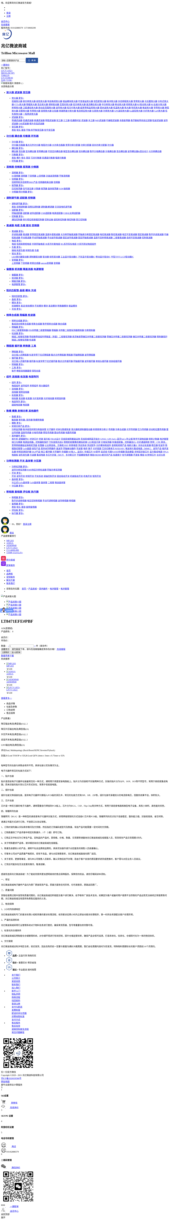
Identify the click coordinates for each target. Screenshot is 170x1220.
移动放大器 (120, 104)
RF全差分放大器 (158, 104)
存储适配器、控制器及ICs (124, 442)
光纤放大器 (148, 111)
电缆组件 (16, 386)
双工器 (59, 120)
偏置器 (18, 275)
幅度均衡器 (60, 158)
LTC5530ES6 (7, 78)
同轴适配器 (17, 213)
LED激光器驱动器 (20, 257)
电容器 (26, 405)
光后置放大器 (150, 101)
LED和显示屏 (94, 442)
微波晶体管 (60, 482)
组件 (17, 382)
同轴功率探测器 (54, 470)
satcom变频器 (47, 263)
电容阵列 (19, 402)
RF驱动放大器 (143, 104)
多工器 (91, 120)
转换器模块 (62, 306)
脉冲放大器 (112, 101)
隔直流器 (19, 281)
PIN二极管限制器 (20, 330)
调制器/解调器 (47, 207)
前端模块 (16, 306)
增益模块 (73, 306)
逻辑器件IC (24, 439)
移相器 (18, 497)
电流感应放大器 (83, 111)
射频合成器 (35, 263)
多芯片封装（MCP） (55, 455)
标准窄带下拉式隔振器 (39, 355)
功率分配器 (86, 145)
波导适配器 (35, 213)
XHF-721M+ (6, 80)
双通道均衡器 (48, 158)
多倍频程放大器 (125, 101)
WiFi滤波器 (100, 120)
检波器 (18, 333)
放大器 (18, 98)
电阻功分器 (46, 145)
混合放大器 (42, 104)
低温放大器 (118, 108)
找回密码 (16, 1000)
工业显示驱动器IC (69, 257)
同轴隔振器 (78, 355)
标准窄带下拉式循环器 (46, 361)
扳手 (14, 371)
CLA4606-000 (12, 550)
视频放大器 (131, 104)
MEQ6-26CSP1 (8, 73)
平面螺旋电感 (83, 455)
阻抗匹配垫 (20, 296)
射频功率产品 (21, 426)
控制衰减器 (147, 238)
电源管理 (19, 284)
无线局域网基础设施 (70, 439)
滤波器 (18, 117)
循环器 (18, 358)
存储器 (64, 452)
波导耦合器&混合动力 (138, 151)
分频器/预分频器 (22, 192)
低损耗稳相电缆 (23, 244)
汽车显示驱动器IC (86, 257)
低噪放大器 (17, 101)
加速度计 (117, 455)
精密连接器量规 (23, 371)
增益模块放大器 (70, 101)
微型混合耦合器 (70, 151)
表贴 (14, 130)
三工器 (66, 120)
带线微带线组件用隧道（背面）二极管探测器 (50, 337)
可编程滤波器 (112, 120)
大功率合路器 (58, 145)
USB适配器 (46, 213)
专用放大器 (35, 111)
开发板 (136, 455)
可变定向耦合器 (55, 151)
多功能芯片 (71, 455)
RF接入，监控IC (76, 452)
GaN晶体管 (35, 482)
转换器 (18, 364)
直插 (23, 130)
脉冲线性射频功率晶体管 (34, 429)
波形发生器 (24, 455)
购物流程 (16, 997)
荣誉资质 (16, 981)
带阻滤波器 (50, 120)
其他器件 (19, 436)
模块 (17, 303)
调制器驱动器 (35, 257)
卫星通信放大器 (30, 108)
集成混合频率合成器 (21, 324)
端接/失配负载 (18, 250)
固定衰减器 (143, 234)
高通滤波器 (39, 120)
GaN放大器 (159, 111)
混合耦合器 (121, 151)
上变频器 (41, 176)
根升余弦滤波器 (36, 124)
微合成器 (62, 324)
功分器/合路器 (18, 145)
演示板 (47, 439)
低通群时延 (75, 120)
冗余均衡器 (36, 158)
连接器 (18, 389)
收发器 (18, 395)
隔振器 (18, 352)
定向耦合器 (31, 151)
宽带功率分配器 (72, 145)
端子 (90, 448)
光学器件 (56, 452)
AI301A (9, 543)
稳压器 (154, 445)
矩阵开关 (96, 476)
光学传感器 (131, 429)
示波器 (33, 455)
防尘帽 (129, 439)
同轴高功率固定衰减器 (88, 234)
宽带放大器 (138, 101)
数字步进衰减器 (156, 234)
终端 (41, 439)
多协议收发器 (144, 445)
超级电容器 (17, 405)
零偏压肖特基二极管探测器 (119, 337)
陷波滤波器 (157, 120)
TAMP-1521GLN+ (14, 552)
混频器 (18, 173)
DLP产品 (36, 452)
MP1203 (10, 541)
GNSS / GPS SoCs (108, 439)
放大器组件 (44, 386)
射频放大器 (17, 108)
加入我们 (16, 988)
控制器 (18, 216)
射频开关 (30, 476)
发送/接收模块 (27, 306)
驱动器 (45, 257)
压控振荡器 (17, 188)
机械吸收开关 (76, 476)
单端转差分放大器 (67, 111)
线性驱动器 (54, 257)
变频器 (18, 260)
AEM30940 (11, 545)
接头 (18, 130)
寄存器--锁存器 (26, 420)
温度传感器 (26, 432)
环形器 (18, 161)
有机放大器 (136, 108)
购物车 (17, 83)
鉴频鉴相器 (31, 507)
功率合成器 (120, 429)
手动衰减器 (26, 238)
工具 (17, 367)
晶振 (17, 299)
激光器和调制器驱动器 (81, 429)
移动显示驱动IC (103, 257)
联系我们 (16, 984)
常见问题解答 (18, 1032)
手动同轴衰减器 (39, 238)
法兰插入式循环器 (20, 361)
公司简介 (16, 978)
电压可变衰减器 (129, 234)
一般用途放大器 (30, 114)
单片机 (15, 439)
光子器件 (51, 429)
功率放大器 (108, 111)
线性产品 (36, 448)
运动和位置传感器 (157, 429)
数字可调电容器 (140, 439)
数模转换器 (38, 420)
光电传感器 (37, 432)
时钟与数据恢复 (63, 429)
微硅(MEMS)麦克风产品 (101, 455)
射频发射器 (60, 398)
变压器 (18, 127)
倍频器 (18, 179)
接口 (43, 452)
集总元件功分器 (33, 145)
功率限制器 (89, 330)
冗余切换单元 (108, 448)
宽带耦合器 (42, 151)
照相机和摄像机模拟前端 (75, 442)
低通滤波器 (28, 120)
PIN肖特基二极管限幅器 (39, 330)
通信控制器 (17, 219)
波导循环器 (89, 361)
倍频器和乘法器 (45, 182)
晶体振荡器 (53, 188)
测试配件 (91, 445)
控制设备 (49, 219)
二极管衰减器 (119, 238)
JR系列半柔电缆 (52, 244)
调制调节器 (20, 204)
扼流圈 (18, 278)
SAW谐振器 (64, 188)
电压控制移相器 (34, 501)
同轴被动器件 (69, 448)
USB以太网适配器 (71, 213)
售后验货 (16, 1026)
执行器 (18, 513)
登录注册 (16, 1004)
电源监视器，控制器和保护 (35, 442)
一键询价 (5, 65)
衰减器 (18, 231)
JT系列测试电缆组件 (86, 244)
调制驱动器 (53, 104)
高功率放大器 (29, 101)
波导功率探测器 (19, 470)
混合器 (22, 151)
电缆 (17, 241)
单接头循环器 (102, 361)
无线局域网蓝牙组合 (90, 439)
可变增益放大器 (85, 101)
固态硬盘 (129, 452)
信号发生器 (28, 188)
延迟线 (104, 452)
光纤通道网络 (143, 442)
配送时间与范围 (19, 1013)
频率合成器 (20, 321)
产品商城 (32, 589)
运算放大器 (24, 111)
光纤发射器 (37, 398)
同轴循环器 (78, 361)
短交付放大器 (73, 108)
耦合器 (18, 148)
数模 (17, 417)
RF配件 (96, 452)
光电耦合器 (110, 151)
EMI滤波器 (24, 124)
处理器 (41, 445)
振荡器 (18, 185)
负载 (17, 247)
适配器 (18, 210)
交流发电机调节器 (63, 207)
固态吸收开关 (63, 476)
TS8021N (5, 75)
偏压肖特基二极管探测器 (144, 337)
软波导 (161, 445)
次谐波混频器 (52, 176)
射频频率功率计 (100, 429)
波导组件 (25, 386)
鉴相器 (18, 504)
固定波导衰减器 (70, 238)
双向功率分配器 (99, 145)
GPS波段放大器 (121, 111)
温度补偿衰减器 (52, 234)
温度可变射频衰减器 (103, 238)
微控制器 (71, 219)
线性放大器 (41, 101)
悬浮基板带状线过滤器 (141, 120)
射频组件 (34, 386)
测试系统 (82, 445)
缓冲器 (49, 452)
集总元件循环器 (65, 361)
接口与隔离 (17, 442)
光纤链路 (97, 448)
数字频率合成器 (49, 324)
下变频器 (32, 176)
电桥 (85, 448)
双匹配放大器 (100, 101)
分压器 (18, 486)
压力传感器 (143, 429)
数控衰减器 (116, 234)
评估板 (18, 510)
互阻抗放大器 (66, 104)
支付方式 (16, 1020)
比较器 (55, 111)
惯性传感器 (48, 432)
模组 (142, 455)
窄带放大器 (159, 108)
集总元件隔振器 (58, 355)
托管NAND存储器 (116, 452)
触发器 (15, 420)
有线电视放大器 (54, 101)
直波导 (59, 448)
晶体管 (18, 479)
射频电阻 (73, 445)
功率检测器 (20, 466)
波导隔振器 (89, 355)
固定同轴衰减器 (85, 238)
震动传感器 (59, 432)
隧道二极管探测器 (20, 337)
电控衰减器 (105, 234)
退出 (12, 533)
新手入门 (16, 991)
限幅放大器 (31, 104)
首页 (8, 571)
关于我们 (16, 975)
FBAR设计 (55, 439)
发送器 (22, 398)
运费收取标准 (18, 1016)
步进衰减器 (17, 234)
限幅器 (18, 327)
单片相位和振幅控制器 (33, 219)
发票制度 (16, 1010)
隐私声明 (16, 994)
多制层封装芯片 (141, 452)
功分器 (18, 142)
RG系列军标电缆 (68, 244)
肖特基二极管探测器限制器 (71, 330)
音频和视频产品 (119, 445)
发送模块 (52, 306)
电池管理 (164, 439)
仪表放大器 (97, 111)
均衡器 (18, 154)
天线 (17, 309)
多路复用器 (124, 120)
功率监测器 (17, 429)
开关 (17, 473)
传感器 (111, 429)
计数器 (37, 188)
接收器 (15, 398)
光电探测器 (106, 442)
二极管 (51, 482)
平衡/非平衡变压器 (35, 130)
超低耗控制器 (60, 219)
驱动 (17, 253)
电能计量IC (132, 445)
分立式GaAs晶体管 (20, 482)
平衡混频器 (64, 176)
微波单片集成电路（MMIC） (138, 448)
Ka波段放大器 (136, 111)
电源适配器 (57, 213)
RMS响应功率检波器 (36, 470)
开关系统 (39, 476)
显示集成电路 (156, 452)
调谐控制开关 (50, 476)
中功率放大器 (108, 104)
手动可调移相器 (49, 501)
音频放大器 (46, 111)
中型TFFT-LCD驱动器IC (122, 257)
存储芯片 (88, 452)
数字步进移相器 (19, 501)
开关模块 (39, 306)
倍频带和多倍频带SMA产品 (25, 182)
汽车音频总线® (56, 442)
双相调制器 (21, 207)
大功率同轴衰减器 (69, 234)
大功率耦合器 (155, 151)
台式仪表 (161, 455)
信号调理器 (127, 455)
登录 (8, 13)
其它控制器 (81, 219)
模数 (17, 423)
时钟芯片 (34, 439)
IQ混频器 (16, 176)
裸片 (18, 158)
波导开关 (20, 476)
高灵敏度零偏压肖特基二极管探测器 (89, 337)
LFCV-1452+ (7, 70)
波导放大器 (61, 108)
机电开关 (87, 476)
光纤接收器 (49, 398)
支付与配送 (17, 1007)
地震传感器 (70, 432)
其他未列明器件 (48, 448)
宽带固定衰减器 (37, 234)
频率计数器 (154, 439)
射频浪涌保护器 (23, 452)
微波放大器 (147, 108)
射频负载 (30, 250)
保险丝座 (36, 371)
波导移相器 (63, 501)
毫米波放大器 (106, 108)
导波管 (79, 448)
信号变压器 (49, 130)
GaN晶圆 (27, 448)
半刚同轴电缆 (38, 244)
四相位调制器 (34, 207)
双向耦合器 (84, 151)
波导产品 (157, 448)
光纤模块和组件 (103, 445)
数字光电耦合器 (97, 151)
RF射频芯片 (150, 455)
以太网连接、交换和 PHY (57, 445)
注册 (8, 16)
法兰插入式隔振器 (20, 355)
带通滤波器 (17, 120)
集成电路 (41, 455)
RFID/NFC (120, 448)
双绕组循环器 (115, 361)
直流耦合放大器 (93, 104)
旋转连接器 (24, 392)
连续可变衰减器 (133, 238)
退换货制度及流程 (20, 1029)
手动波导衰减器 (54, 238)
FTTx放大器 (20, 104)
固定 (28, 158)
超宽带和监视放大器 (89, 108)
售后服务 (16, 1023)
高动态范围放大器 (46, 108)
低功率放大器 (79, 104)
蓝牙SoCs (121, 439)
